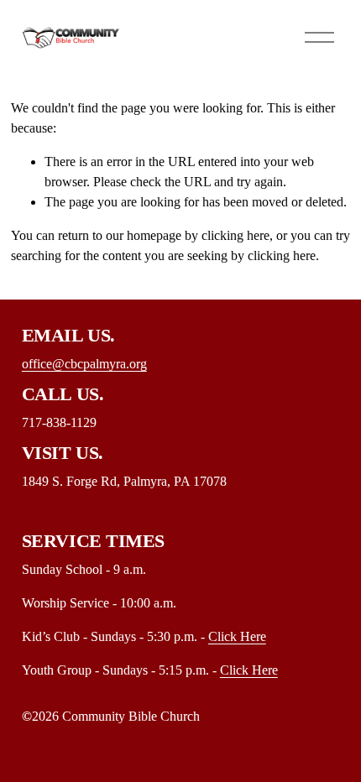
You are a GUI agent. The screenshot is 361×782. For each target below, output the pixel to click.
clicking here (235, 235)
